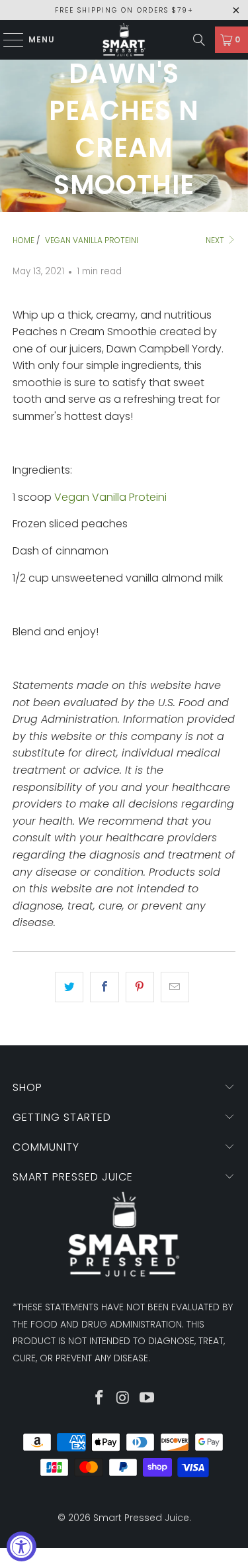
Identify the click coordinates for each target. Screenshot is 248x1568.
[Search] (199, 40)
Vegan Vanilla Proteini (110, 497)
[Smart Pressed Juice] (124, 40)
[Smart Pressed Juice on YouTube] (147, 1398)
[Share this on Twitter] (69, 987)
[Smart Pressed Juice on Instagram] (124, 1398)
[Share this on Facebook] (104, 987)
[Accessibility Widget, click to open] (21, 1546)
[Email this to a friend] (175, 987)
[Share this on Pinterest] (140, 987)
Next (216, 240)
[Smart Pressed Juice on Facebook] (100, 1398)
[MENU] (7, 39)
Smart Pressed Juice (141, 1517)
